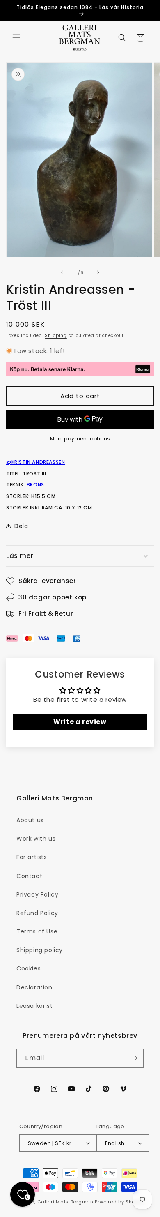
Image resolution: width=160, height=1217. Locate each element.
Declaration (34, 987)
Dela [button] (21, 526)
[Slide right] (98, 272)
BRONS (35, 484)
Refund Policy (37, 913)
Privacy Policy (37, 894)
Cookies (28, 968)
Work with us (35, 838)
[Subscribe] (134, 1058)
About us (30, 820)
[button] (16, 38)
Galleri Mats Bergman (65, 1202)
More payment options (80, 438)
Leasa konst (34, 1006)
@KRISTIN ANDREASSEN (35, 462)
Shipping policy (39, 950)
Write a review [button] (79, 721)
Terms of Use (36, 931)
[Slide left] (62, 272)
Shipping (56, 335)
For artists (31, 857)
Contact (29, 876)
